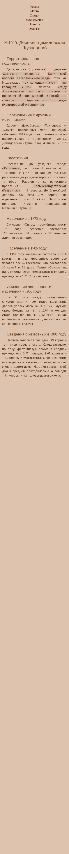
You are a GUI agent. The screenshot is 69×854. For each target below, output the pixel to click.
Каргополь (11, 168)
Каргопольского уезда (33, 78)
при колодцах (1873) (40, 82)
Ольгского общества (21, 73)
